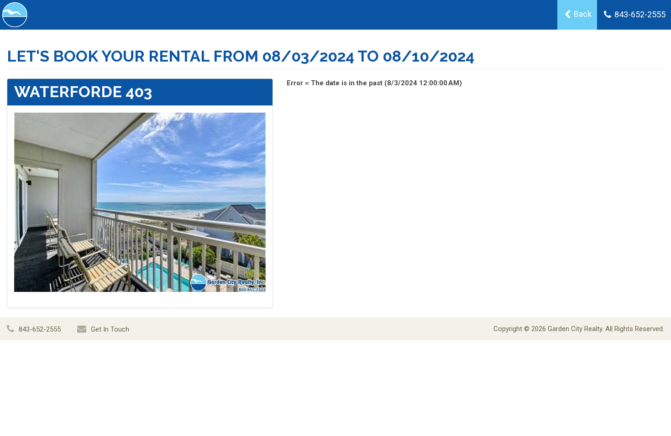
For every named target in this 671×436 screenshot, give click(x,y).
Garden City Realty (575, 329)
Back (582, 14)
